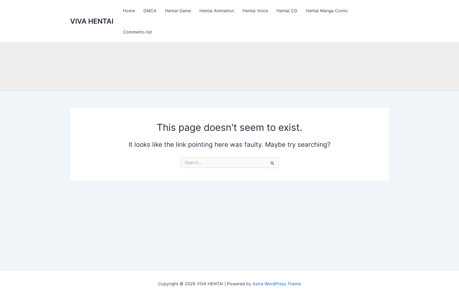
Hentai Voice (255, 10)
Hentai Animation (216, 10)
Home (129, 10)
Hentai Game (178, 10)
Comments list (137, 32)
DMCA (149, 10)
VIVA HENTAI (91, 21)
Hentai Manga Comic (327, 10)
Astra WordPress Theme (277, 283)
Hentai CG (287, 10)
